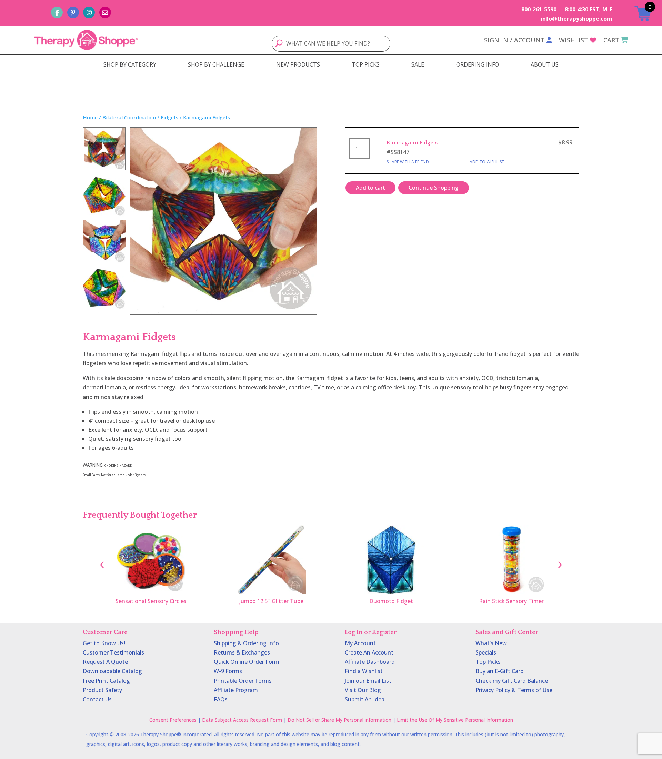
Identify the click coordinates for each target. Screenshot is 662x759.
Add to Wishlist (487, 162)
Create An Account (369, 652)
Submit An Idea (364, 699)
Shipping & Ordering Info (246, 643)
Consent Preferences (173, 720)
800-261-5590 (538, 9)
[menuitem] (129, 64)
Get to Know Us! (104, 643)
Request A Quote (105, 662)
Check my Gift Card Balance (511, 681)
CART (611, 40)
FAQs (221, 699)
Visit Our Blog (363, 690)
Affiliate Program (236, 690)
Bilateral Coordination (129, 117)
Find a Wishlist (364, 671)
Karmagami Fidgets (412, 143)
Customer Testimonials (113, 652)
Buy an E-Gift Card (499, 671)
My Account (360, 643)
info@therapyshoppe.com (576, 18)
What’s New (491, 643)
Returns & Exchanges (242, 652)
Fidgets (169, 117)
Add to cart (370, 187)
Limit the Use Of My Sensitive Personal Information (455, 720)
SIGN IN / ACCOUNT (514, 40)
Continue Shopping (434, 187)
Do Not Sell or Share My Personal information (339, 720)
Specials (485, 652)
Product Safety (102, 690)
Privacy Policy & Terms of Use (513, 690)
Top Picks (488, 662)
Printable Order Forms (243, 681)
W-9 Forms (228, 671)
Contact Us (97, 699)
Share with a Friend (408, 162)
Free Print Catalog (106, 681)
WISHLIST (573, 40)
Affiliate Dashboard (370, 662)
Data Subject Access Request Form (242, 720)
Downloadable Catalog (112, 671)
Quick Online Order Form (246, 662)
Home (90, 117)
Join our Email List (368, 681)
